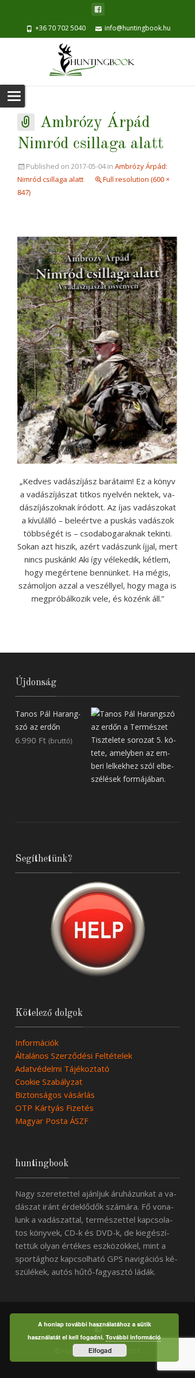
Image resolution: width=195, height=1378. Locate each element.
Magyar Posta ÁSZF (51, 1120)
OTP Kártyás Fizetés (54, 1107)
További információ (133, 1337)
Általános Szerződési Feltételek (73, 1055)
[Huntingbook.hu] (97, 62)
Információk (36, 1042)
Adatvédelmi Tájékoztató (62, 1068)
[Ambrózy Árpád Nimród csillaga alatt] (97, 349)
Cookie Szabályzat (48, 1081)
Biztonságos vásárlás (55, 1094)
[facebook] (98, 9)
